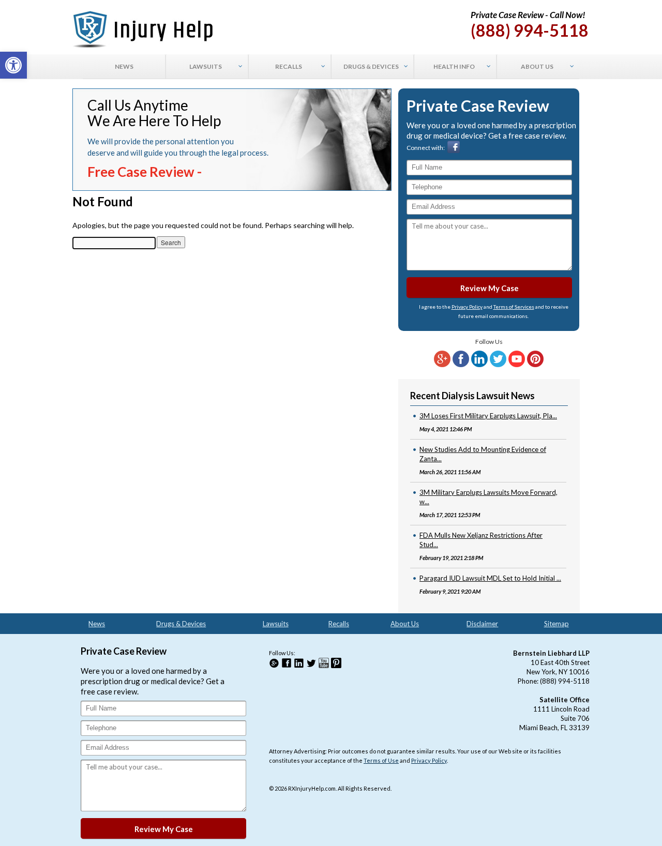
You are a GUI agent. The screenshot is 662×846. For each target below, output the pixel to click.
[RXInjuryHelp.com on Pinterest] (535, 365)
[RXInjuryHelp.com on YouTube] (516, 365)
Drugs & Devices (181, 624)
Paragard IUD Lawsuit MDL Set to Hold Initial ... (490, 578)
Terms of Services (513, 307)
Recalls (338, 624)
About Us (404, 624)
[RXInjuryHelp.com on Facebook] (461, 365)
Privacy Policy (467, 307)
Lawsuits (276, 624)
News (96, 624)
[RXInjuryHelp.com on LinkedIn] (479, 365)
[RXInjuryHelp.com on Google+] (442, 365)
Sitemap (556, 624)
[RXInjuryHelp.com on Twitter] (498, 365)
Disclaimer (482, 624)
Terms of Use (381, 760)
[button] (13, 65)
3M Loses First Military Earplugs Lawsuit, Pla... (488, 416)
